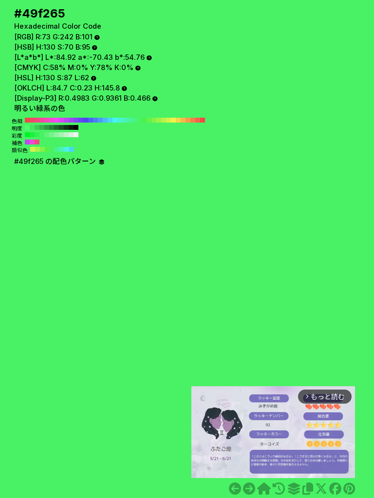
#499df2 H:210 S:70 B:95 (100, 120)
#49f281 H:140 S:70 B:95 (134, 120)
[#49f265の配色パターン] (293, 488)
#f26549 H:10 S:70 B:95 (197, 120)
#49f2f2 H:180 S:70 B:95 (114, 120)
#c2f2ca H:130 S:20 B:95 (66, 134)
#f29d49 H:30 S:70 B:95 (188, 120)
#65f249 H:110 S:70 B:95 (149, 120)
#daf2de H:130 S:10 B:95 (71, 134)
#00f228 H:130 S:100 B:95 (27, 134)
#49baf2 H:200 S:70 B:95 (105, 120)
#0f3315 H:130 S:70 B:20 (66, 127)
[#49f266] (249, 488)
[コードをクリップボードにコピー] (307, 488)
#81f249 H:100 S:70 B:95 (153, 120)
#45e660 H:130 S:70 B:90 (32, 127)
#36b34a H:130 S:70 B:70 (41, 127)
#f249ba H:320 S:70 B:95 (46, 120)
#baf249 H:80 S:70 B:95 (163, 120)
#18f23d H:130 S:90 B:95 (32, 134)
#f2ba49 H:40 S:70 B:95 (183, 120)
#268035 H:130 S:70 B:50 (51, 127)
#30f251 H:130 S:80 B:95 (37, 134)
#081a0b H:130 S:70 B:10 (71, 127)
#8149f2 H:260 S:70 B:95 (76, 120)
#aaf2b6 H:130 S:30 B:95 (61, 134)
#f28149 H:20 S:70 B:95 (192, 120)
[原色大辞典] (264, 488)
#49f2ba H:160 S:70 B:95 (124, 120)
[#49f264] (235, 488)
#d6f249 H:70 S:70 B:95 (168, 120)
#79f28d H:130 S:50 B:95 (51, 134)
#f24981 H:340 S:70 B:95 (37, 120)
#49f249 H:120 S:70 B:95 (144, 120)
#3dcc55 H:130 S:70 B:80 (37, 127)
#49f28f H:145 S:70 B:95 (57, 149)
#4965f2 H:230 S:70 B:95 (90, 120)
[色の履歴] (279, 488)
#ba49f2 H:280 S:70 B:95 (66, 120)
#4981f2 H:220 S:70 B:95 (95, 120)
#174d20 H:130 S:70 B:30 (61, 127)
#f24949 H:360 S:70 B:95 (27, 120)
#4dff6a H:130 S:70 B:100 (27, 127)
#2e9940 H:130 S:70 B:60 (46, 127)
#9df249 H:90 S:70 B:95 (158, 120)
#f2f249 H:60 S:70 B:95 (173, 120)
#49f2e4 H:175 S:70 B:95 (66, 149)
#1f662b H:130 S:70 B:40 (56, 127)
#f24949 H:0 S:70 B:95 (202, 120)
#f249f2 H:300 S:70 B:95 (56, 120)
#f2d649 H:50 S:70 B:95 (178, 120)
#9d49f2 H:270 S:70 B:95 (71, 120)
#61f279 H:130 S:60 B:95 (46, 134)
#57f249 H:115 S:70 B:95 (47, 149)
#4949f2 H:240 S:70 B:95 (85, 120)
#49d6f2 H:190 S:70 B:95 (110, 120)
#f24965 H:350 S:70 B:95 (32, 120)
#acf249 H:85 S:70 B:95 (37, 149)
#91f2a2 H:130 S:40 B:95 (56, 134)
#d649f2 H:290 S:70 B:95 (61, 120)
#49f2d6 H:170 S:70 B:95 (119, 120)
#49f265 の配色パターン (56, 161)
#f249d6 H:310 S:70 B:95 (51, 120)
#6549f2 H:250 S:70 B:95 (80, 120)
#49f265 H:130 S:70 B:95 (139, 120)
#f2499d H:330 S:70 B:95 (41, 120)
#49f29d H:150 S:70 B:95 (129, 120)
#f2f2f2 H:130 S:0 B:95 (76, 134)
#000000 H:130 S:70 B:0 (76, 127)
